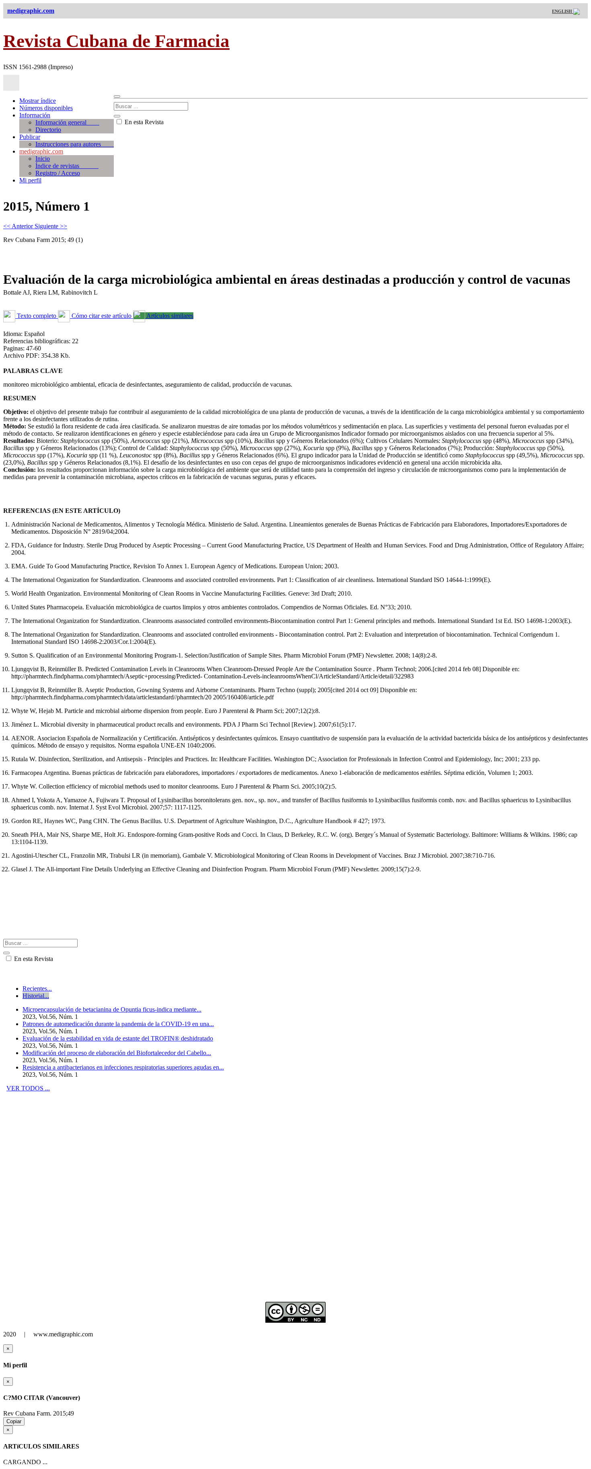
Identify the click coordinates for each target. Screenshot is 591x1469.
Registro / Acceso (57, 173)
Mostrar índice (37, 100)
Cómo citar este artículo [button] (101, 315)
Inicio (42, 158)
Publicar (29, 136)
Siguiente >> (51, 226)
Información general (67, 122)
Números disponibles (46, 107)
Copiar (13, 1421)
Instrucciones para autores (74, 144)
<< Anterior (19, 226)
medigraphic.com (41, 151)
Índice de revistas (66, 165)
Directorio (48, 129)
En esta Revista (143, 122)
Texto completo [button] (36, 315)
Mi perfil (30, 180)
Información (34, 115)
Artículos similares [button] (169, 315)
